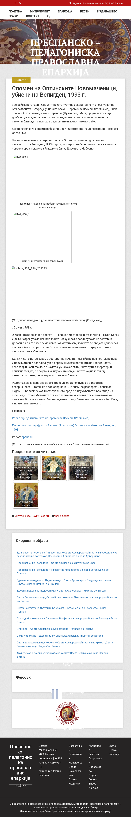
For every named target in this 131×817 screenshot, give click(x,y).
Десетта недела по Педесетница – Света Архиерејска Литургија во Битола (61, 590)
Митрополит (40, 11)
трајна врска (61, 515)
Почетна (15, 11)
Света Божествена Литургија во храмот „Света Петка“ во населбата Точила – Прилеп (63, 610)
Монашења (75, 762)
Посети (73, 779)
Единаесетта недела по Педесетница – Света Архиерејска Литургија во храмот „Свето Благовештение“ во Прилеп (64, 582)
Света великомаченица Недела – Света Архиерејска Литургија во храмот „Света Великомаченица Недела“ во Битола (65, 644)
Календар (114, 754)
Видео (92, 783)
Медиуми (74, 783)
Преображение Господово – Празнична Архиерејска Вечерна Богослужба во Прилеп (63, 571)
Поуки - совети (40, 515)
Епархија (65, 11)
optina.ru (27, 437)
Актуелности (22, 515)
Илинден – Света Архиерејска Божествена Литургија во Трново (55, 628)
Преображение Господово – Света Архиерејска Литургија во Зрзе (56, 562)
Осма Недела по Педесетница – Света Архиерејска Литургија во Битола (60, 635)
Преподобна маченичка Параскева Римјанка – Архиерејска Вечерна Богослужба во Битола (67, 620)
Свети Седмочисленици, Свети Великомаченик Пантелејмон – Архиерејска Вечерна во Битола (67, 599)
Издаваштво (107, 11)
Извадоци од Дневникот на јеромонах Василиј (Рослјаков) (50, 418)
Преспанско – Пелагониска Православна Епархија (65, 57)
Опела (72, 766)
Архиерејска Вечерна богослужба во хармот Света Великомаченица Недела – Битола (63, 655)
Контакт (32, 16)
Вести (84, 11)
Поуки (13, 16)
